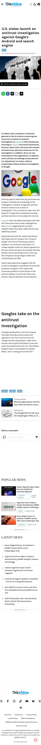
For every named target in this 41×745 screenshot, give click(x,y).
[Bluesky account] (33, 701)
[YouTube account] (27, 701)
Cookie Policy (13, 718)
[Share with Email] (17, 94)
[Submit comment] (36, 437)
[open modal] (38, 4)
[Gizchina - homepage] (13, 4)
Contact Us (19, 715)
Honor (21, 525)
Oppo (20, 511)
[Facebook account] (7, 701)
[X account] (1, 701)
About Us (8, 715)
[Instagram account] (14, 701)
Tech (4, 50)
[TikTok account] (20, 701)
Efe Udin (9, 53)
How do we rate (21, 726)
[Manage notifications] (35, 740)
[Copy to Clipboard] (21, 94)
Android (15, 145)
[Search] (31, 4)
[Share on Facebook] (8, 94)
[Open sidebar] (2, 4)
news (19, 391)
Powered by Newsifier (20, 742)
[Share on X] (12, 94)
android (12, 391)
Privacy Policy (31, 715)
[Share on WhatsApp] (3, 94)
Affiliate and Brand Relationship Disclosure (21, 722)
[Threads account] (39, 701)
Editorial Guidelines (28, 718)
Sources (4, 220)
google (4, 391)
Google (19, 142)
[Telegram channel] (20, 707)
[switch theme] (34, 4)
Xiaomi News (21, 496)
